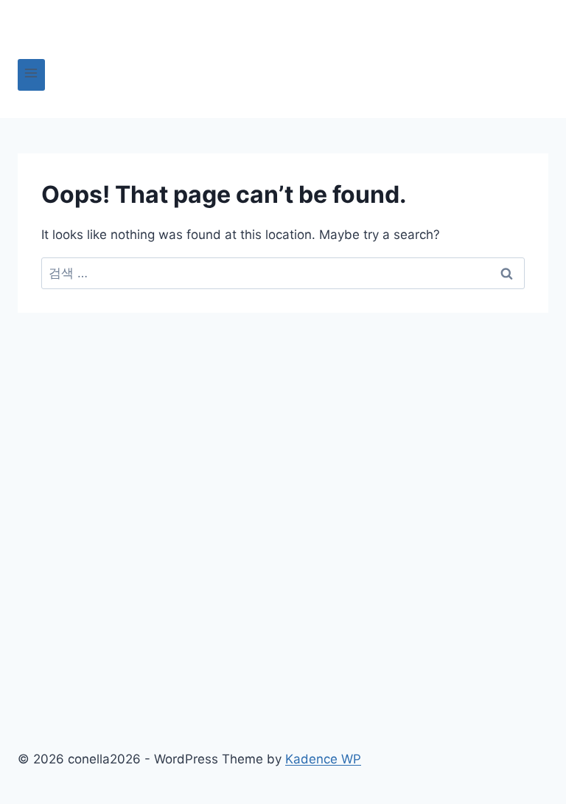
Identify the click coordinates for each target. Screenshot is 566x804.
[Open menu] (31, 75)
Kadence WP (323, 759)
